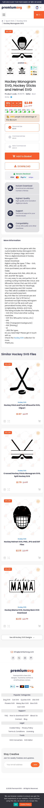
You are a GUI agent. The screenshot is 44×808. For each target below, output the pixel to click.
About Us (34, 715)
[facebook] (13, 658)
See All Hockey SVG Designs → (22, 637)
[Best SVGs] (5, 489)
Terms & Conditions (16, 731)
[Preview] (9, 421)
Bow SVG (33, 703)
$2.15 (18, 550)
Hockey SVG (22, 21)
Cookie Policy (14, 728)
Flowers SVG (10, 703)
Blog (25, 719)
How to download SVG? (19, 715)
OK (16, 804)
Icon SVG (21, 707)
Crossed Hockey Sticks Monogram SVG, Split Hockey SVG (22, 474)
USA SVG (35, 700)
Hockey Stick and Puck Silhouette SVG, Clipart (22, 406)
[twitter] (19, 658)
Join (35, 764)
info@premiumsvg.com (24, 652)
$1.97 (18, 414)
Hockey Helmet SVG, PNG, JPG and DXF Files (22, 543)
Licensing (30, 731)
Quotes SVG (26, 700)
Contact (18, 719)
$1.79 (18, 482)
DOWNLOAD (23, 166)
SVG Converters (16, 740)
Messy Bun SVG (22, 703)
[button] (38, 7)
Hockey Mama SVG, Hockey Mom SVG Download (22, 611)
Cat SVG (15, 700)
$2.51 (18, 619)
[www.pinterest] (31, 658)
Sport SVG (10, 21)
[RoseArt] (5, 421)
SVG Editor (28, 740)
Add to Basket (24, 156)
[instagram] (25, 658)
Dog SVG (6, 700)
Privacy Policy (27, 728)
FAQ (6, 715)
